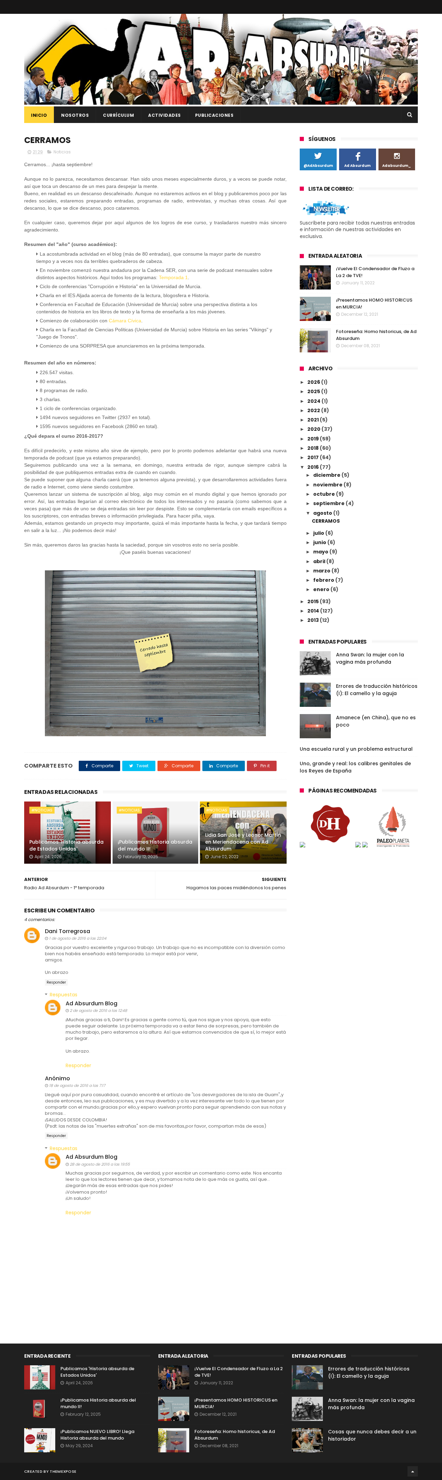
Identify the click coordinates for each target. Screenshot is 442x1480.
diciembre (327, 475)
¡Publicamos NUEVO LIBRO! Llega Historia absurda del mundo (97, 1435)
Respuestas (63, 994)
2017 (313, 457)
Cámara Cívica (125, 320)
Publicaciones (214, 115)
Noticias (62, 152)
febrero (324, 580)
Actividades (164, 115)
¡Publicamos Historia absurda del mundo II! (155, 845)
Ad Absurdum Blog (91, 1003)
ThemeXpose (63, 1471)
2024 (314, 401)
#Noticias (41, 810)
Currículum (118, 115)
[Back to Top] (412, 1471)
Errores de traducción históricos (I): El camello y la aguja (376, 690)
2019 (313, 438)
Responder (56, 982)
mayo (321, 551)
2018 (313, 448)
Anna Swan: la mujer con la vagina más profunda (370, 658)
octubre (324, 494)
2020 (314, 429)
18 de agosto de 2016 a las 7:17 (77, 1085)
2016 (313, 467)
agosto (323, 513)
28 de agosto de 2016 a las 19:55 (100, 1164)
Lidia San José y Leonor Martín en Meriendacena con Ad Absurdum (243, 842)
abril (319, 561)
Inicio (39, 115)
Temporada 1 (173, 277)
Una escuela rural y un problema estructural (356, 749)
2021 (313, 419)
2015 (313, 601)
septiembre (329, 503)
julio (319, 533)
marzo (322, 570)
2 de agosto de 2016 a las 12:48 (98, 1010)
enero (321, 589)
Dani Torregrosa (67, 931)
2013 (313, 620)
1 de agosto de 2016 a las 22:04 (77, 938)
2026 (314, 382)
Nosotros (75, 115)
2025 (314, 391)
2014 (313, 610)
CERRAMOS (326, 521)
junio (320, 542)
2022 (314, 410)
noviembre (328, 484)
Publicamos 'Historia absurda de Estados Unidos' (66, 845)
